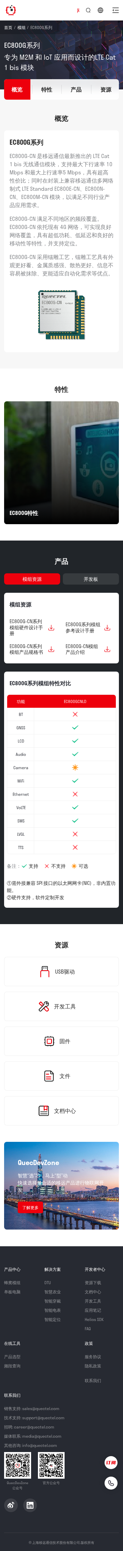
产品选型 (12, 1356)
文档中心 (93, 1292)
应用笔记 (93, 1310)
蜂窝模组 (12, 1282)
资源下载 (93, 1282)
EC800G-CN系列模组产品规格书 (26, 649)
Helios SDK (94, 1319)
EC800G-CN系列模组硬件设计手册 (26, 627)
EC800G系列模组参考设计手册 (83, 627)
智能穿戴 (52, 1301)
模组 (21, 27)
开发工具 (93, 1301)
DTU (47, 1282)
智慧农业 (52, 1292)
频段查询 (12, 1366)
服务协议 (93, 1356)
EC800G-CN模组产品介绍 (82, 649)
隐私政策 (93, 1366)
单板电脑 (12, 1292)
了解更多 (30, 1207)
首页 (8, 27)
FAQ (88, 1328)
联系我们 (93, 1380)
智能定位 (52, 1319)
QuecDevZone (11, 10)
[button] (115, 10)
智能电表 (52, 1310)
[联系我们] (111, 1483)
